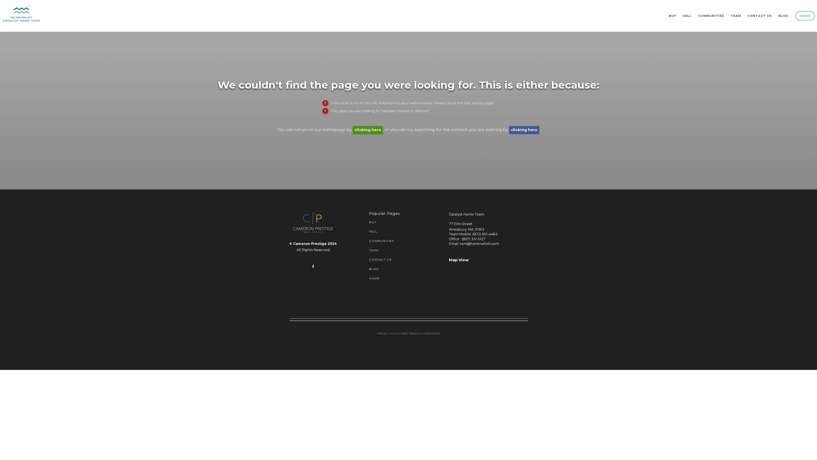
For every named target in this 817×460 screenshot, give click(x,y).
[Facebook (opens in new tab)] (313, 266)
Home (805, 15)
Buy (672, 15)
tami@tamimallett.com (479, 244)
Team (736, 15)
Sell (687, 15)
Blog (783, 15)
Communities (711, 15)
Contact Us (760, 15)
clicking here (367, 130)
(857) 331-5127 (474, 239)
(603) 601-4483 (484, 234)
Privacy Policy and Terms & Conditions (408, 333)
